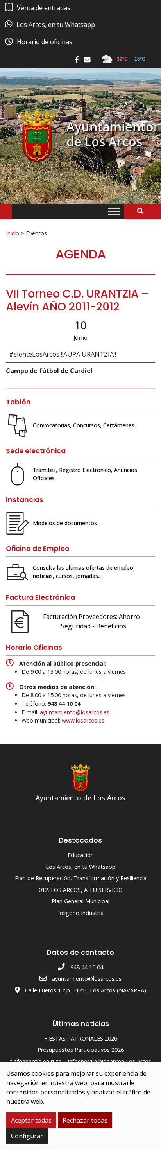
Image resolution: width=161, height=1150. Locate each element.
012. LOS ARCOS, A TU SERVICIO (81, 889)
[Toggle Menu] (114, 211)
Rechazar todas (85, 1120)
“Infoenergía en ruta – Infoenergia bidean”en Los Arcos (80, 1061)
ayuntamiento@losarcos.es (74, 712)
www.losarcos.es (83, 720)
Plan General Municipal (80, 901)
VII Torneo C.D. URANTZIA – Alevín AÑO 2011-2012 (77, 300)
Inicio (12, 233)
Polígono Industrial (80, 913)
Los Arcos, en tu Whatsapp (81, 866)
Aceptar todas (31, 1120)
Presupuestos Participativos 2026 (81, 1049)
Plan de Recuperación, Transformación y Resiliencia (81, 878)
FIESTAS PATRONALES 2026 (80, 1038)
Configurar (27, 1136)
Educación (81, 855)
